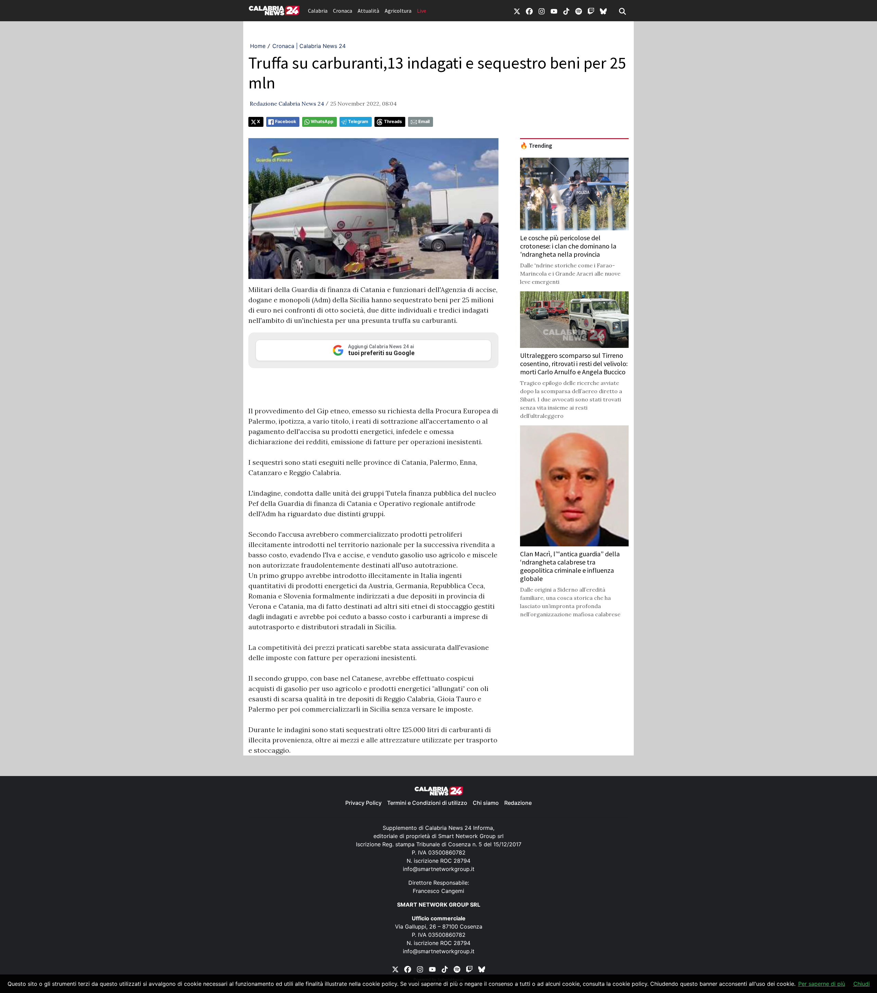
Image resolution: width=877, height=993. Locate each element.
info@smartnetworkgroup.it (438, 868)
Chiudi (861, 983)
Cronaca (342, 10)
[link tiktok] (566, 11)
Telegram (358, 121)
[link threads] (603, 11)
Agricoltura (398, 10)
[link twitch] (591, 11)
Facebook (285, 121)
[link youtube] (554, 11)
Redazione (518, 802)
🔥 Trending (536, 145)
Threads (393, 121)
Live (421, 10)
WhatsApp (322, 121)
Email (424, 121)
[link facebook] (529, 11)
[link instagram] (541, 11)
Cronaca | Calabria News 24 (309, 46)
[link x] (517, 11)
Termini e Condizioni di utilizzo (427, 802)
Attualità (368, 10)
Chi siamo (486, 802)
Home (257, 46)
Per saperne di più (821, 983)
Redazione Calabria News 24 (287, 103)
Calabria (318, 10)
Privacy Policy (363, 802)
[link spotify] (578, 11)
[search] (622, 11)
